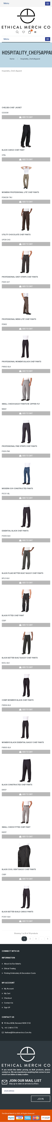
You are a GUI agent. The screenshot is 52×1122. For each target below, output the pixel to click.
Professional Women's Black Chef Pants (21, 362)
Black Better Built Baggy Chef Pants (20, 658)
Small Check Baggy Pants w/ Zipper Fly (21, 404)
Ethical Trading (10, 968)
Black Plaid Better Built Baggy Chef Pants (22, 573)
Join (40, 1098)
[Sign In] (35, 32)
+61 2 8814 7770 (11, 1028)
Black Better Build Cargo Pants (17, 912)
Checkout (8, 998)
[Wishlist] (23, 32)
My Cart (7, 993)
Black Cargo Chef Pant (13, 150)
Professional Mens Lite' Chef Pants (19, 319)
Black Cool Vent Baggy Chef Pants (19, 869)
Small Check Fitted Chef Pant (16, 827)
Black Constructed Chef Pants (17, 785)
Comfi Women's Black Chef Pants (17, 700)
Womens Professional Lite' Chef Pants (20, 192)
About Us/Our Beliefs (12, 964)
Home (12, 59)
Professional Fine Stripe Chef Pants (19, 446)
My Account (9, 989)
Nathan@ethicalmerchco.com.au (18, 1032)
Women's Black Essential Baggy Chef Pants (23, 742)
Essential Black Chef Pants (15, 531)
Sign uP (7, 1007)
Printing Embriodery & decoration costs (20, 973)
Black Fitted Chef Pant (13, 615)
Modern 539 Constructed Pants (17, 488)
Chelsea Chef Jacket (12, 108)
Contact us (8, 1003)
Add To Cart (27, 117)
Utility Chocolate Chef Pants (16, 235)
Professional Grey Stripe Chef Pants (20, 277)
